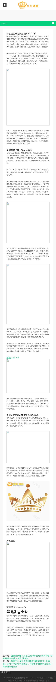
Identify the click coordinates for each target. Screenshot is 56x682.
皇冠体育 (22, 681)
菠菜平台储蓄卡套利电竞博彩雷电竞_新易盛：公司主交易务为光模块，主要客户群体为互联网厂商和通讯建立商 (28, 664)
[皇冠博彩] (28, 5)
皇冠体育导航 (12, 681)
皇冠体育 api (13, 357)
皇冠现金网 (30, 681)
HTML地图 (48, 678)
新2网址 (45, 681)
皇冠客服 (38, 681)
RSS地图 (39, 678)
